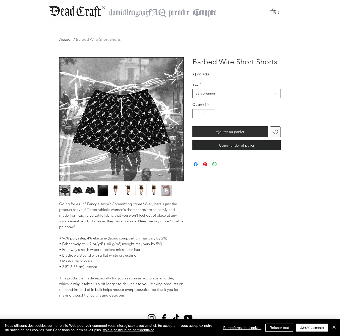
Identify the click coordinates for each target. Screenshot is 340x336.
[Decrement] (196, 113)
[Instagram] (151, 318)
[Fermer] (334, 327)
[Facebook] (164, 318)
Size (196, 84)
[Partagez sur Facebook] (196, 164)
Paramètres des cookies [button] (242, 327)
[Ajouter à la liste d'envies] (275, 131)
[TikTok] (176, 318)
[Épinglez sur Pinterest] (205, 164)
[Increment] (211, 113)
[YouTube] (188, 318)
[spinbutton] (203, 113)
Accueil (65, 39)
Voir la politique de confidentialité (128, 329)
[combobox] (236, 93)
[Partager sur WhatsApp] (215, 164)
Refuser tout (279, 327)
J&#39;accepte (312, 327)
